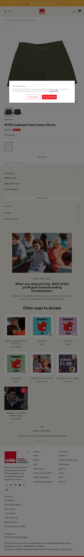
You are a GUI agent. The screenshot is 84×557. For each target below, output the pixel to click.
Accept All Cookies (49, 97)
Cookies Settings (33, 97)
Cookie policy (54, 91)
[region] (42, 92)
